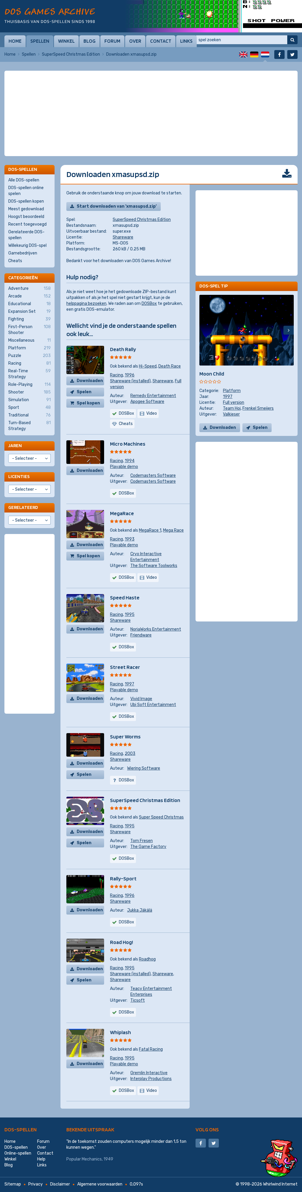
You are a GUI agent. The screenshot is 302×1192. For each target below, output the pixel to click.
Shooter (29, 392)
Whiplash (120, 1032)
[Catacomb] (213, 16)
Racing (116, 375)
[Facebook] (279, 54)
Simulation (29, 399)
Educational (29, 303)
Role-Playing (29, 384)
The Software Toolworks (153, 565)
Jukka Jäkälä (139, 910)
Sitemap (12, 1184)
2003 (130, 753)
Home (15, 41)
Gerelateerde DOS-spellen (26, 234)
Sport (29, 407)
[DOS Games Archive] (49, 15)
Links (186, 41)
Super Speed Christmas (161, 817)
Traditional (29, 415)
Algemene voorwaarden (99, 1184)
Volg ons (207, 1129)
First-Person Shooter (29, 329)
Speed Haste (124, 597)
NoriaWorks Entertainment (155, 629)
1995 (129, 614)
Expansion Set (29, 311)
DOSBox (149, 303)
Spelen (84, 391)
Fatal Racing (151, 1049)
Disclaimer (60, 1184)
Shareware (123, 237)
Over (135, 41)
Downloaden (90, 380)
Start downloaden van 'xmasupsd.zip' (117, 206)
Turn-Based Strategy (29, 425)
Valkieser (231, 414)
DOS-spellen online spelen (26, 190)
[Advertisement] (151, 85)
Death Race (169, 366)
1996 (129, 375)
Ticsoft (137, 1000)
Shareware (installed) (130, 380)
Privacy (35, 1184)
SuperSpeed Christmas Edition (71, 54)
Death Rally (123, 349)
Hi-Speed (148, 366)
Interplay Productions (151, 1078)
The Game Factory (148, 846)
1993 (129, 539)
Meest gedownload (26, 208)
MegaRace (122, 513)
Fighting (29, 319)
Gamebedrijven (22, 253)
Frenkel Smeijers (258, 408)
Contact (160, 41)
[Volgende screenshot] (288, 330)
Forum (112, 41)
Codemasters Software (153, 475)
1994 (129, 460)
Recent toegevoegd (27, 224)
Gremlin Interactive (149, 1072)
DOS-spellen (20, 1129)
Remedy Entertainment (153, 395)
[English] (243, 54)
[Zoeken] (292, 39)
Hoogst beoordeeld (26, 216)
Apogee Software (147, 401)
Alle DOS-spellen (23, 180)
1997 (129, 684)
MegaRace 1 (150, 530)
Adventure (29, 288)
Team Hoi (232, 408)
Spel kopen (88, 403)
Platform (232, 390)
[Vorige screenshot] (204, 330)
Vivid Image (141, 698)
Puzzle (29, 355)
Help (41, 1159)
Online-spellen (17, 1153)
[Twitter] (292, 54)
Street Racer (125, 667)
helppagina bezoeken (86, 303)
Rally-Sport (123, 878)
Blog (89, 41)
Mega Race (173, 530)
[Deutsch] (254, 54)
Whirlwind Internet (280, 1184)
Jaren (15, 445)
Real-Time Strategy (29, 373)
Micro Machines (127, 444)
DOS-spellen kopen (26, 201)
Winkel (66, 41)
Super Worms (125, 736)
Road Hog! (121, 942)
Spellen (39, 41)
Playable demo (124, 466)
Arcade (29, 296)
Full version (233, 402)
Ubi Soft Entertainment (153, 704)
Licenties (18, 476)
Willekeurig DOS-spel (27, 245)
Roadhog (147, 959)
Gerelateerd (23, 507)
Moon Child (211, 374)
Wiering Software (143, 768)
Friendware (141, 635)
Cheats (15, 260)
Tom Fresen (141, 840)
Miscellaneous (29, 340)
